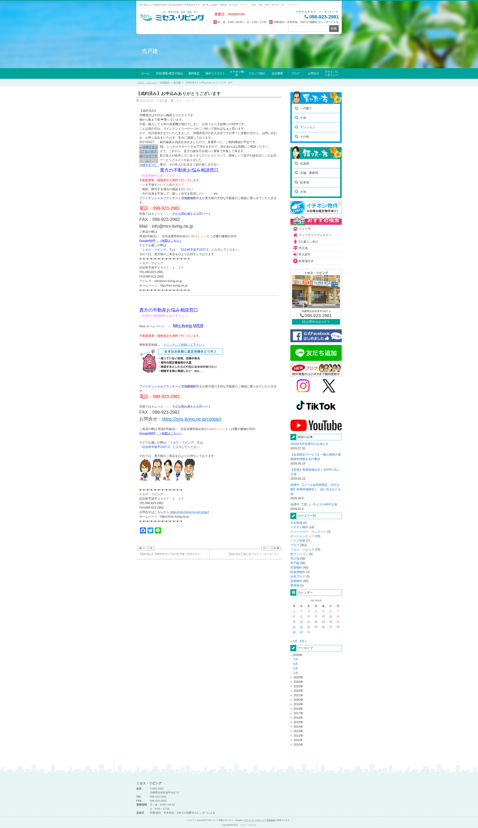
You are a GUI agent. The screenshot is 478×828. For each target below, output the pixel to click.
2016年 (298, 717)
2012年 (298, 735)
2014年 (298, 726)
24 (308, 627)
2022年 (298, 690)
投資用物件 (297, 572)
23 (301, 627)
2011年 (298, 740)
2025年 (298, 677)
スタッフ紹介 (257, 73)
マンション (307, 127)
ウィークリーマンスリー (315, 235)
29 (294, 632)
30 (301, 632)
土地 (303, 117)
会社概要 (277, 73)
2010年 (298, 744)
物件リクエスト (215, 73)
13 (330, 616)
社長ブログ (297, 576)
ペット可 (305, 228)
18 (316, 621)
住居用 (304, 163)
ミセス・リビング (302, 549)
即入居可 (305, 254)
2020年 (298, 699)
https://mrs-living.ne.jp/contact (191, 418)
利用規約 (271, 820)
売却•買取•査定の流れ (169, 73)
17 (308, 621)
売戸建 (177, 82)
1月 (295, 672)
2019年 (298, 704)
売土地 (303, 248)
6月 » (303, 641)
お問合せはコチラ (317, 321)
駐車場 (304, 182)
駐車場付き (306, 261)
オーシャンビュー (302, 536)
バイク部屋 (297, 540)
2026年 (297, 655)
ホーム (145, 73)
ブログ (295, 73)
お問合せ (313, 73)
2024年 (298, 681)
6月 (295, 664)
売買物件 (165, 82)
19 (323, 621)
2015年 (298, 722)
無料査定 (194, 73)
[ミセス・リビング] (172, 20)
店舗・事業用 (309, 172)
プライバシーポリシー (332, 73)
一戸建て (306, 108)
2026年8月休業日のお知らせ (309, 443)
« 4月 (293, 641)
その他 (304, 136)
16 (301, 621)
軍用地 (294, 585)
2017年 (298, 713)
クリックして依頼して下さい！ (184, 344)
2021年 (298, 695)
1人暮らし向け (308, 241)
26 (323, 627)
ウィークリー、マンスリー (308, 531)
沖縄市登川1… (149, 165)
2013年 (298, 731)
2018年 (298, 708)
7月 (295, 659)
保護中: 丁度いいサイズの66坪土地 (313, 504)
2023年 (298, 686)
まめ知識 (296, 522)
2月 (295, 668)
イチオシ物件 (237, 73)
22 (294, 627)
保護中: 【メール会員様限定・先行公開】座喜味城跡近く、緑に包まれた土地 (315, 489)
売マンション (299, 554)
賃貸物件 (296, 581)
